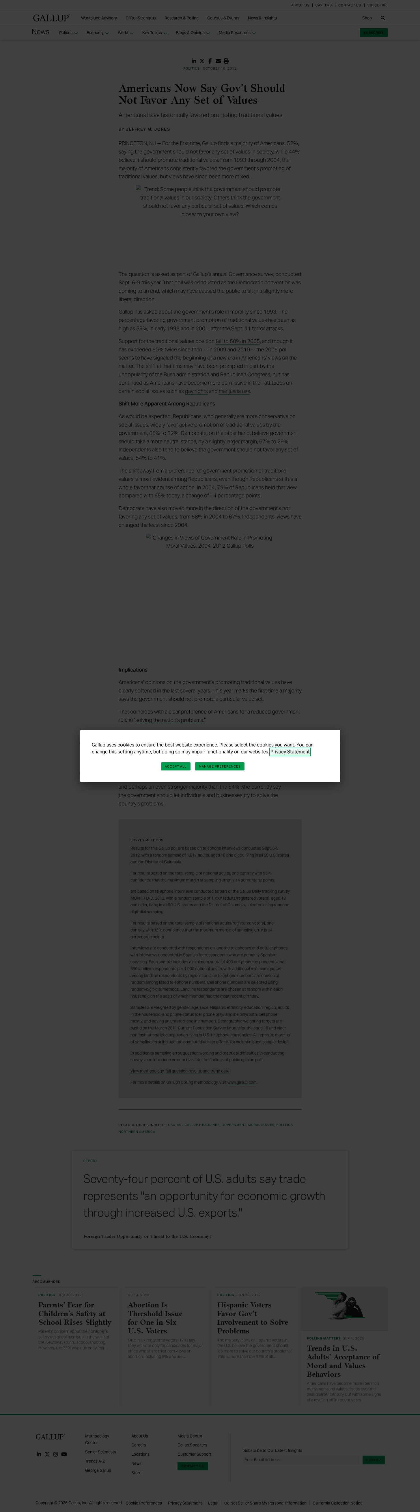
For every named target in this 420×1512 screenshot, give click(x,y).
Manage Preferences (220, 766)
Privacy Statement (290, 752)
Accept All (176, 766)
